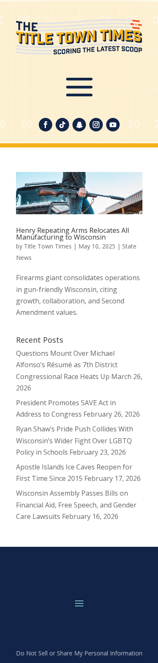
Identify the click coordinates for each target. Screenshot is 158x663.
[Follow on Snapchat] (79, 124)
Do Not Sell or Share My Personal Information (79, 653)
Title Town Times (48, 246)
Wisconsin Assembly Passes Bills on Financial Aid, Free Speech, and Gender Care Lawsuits (76, 504)
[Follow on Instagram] (96, 124)
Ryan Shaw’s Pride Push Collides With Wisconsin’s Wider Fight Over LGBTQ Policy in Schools (74, 440)
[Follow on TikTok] (62, 124)
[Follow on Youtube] (113, 124)
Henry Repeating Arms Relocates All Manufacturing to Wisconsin (72, 234)
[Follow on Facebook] (45, 124)
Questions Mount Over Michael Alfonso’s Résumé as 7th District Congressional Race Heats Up (67, 365)
